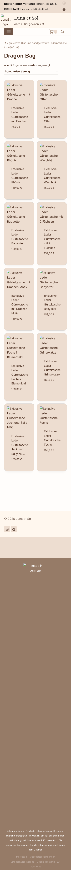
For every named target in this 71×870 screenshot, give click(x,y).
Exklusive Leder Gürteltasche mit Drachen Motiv (19, 304)
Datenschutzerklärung (22, 861)
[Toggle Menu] (9, 32)
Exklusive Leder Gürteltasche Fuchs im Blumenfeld (19, 374)
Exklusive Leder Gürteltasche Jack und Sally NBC (19, 445)
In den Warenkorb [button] (21, 187)
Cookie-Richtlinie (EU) (48, 861)
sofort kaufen (21, 197)
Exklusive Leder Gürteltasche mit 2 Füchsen (52, 239)
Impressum (21, 856)
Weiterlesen (20, 138)
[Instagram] (64, 3)
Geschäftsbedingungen (42, 856)
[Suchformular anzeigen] (62, 31)
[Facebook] (64, 10)
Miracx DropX (35, 866)
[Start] (5, 42)
